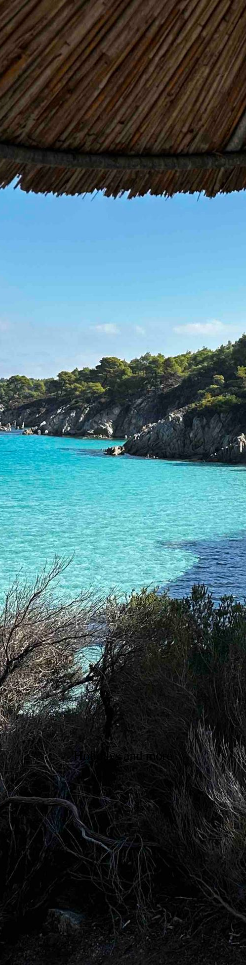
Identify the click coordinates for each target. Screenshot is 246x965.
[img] (123, 482)
